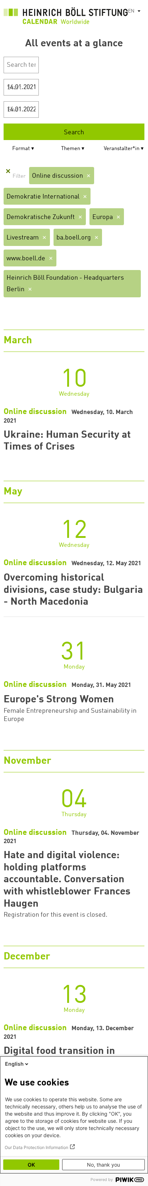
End (12, 110)
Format (21, 149)
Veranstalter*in (121, 149)
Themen (70, 149)
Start (14, 87)
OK (31, 1165)
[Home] (66, 17)
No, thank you (103, 1165)
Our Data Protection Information (36, 1147)
